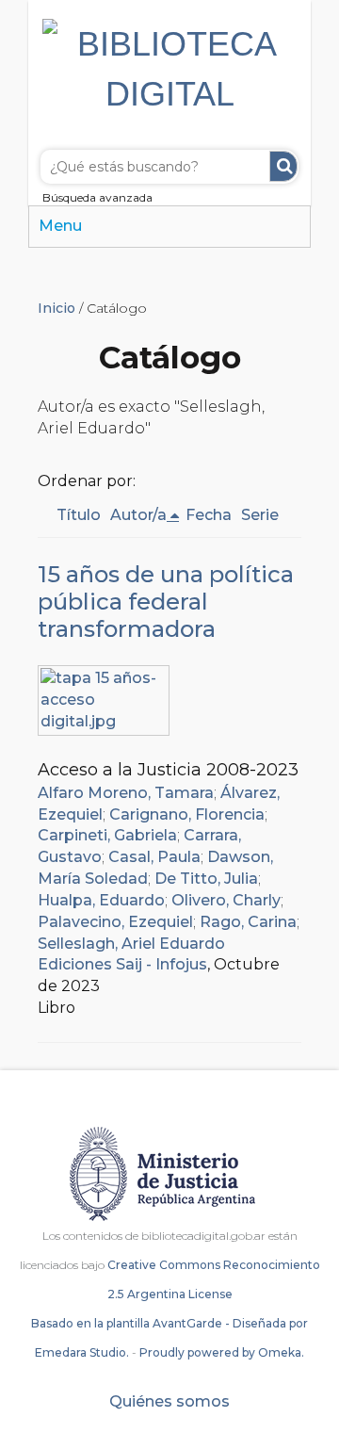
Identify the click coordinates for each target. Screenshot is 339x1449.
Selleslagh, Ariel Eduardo (131, 943)
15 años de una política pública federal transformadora (166, 602)
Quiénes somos (169, 1401)
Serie (260, 515)
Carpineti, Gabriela (107, 835)
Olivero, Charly (226, 900)
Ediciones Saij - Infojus (122, 964)
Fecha (209, 515)
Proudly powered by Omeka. (221, 1352)
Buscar (283, 166)
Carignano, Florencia (187, 814)
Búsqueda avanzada (97, 197)
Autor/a (138, 515)
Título (78, 515)
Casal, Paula (154, 857)
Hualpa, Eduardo (101, 900)
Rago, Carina (248, 922)
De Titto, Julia (206, 878)
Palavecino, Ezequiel (115, 922)
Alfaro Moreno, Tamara (126, 793)
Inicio (56, 308)
